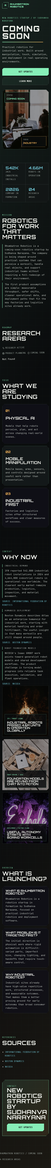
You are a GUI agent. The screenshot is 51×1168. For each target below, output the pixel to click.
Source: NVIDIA (11, 683)
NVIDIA (9, 1066)
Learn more (25, 81)
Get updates (26, 71)
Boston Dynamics (14, 1061)
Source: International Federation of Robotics (24, 603)
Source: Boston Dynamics (17, 642)
